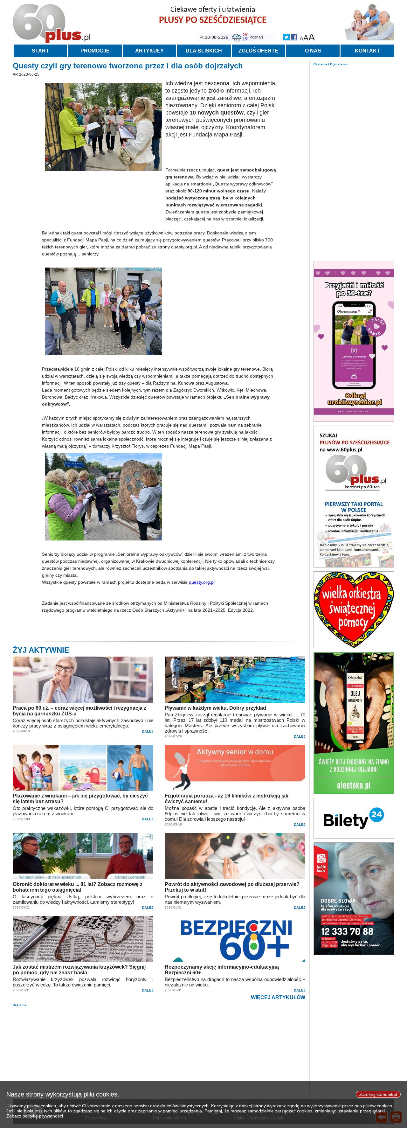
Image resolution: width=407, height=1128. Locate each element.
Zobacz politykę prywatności (34, 1115)
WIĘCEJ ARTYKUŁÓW (278, 997)
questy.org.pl (202, 582)
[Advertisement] (354, 161)
